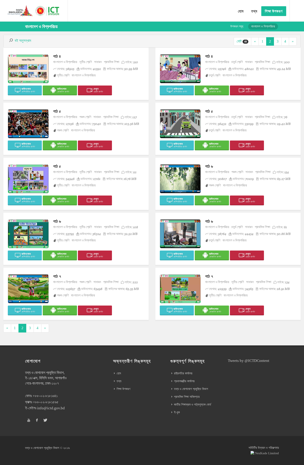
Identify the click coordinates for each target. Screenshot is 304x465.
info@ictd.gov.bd (51, 408)
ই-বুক (177, 412)
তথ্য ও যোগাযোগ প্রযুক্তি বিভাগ (191, 389)
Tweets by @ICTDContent (248, 361)
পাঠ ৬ (209, 166)
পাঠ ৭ (57, 276)
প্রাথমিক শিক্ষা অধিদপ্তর (187, 396)
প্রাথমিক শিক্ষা (111, 62)
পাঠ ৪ (57, 56)
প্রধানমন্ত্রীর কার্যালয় (184, 381)
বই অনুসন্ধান (23, 41)
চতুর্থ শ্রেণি (237, 62)
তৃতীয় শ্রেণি (85, 62)
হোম (119, 373)
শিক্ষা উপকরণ (123, 389)
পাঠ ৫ (57, 111)
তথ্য (119, 381)
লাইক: (131, 62)
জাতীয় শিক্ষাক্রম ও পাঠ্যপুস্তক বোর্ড (192, 404)
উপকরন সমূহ (236, 26)
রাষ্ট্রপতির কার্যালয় (183, 373)
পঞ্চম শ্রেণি (85, 117)
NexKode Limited (267, 453)
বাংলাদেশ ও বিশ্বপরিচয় (65, 62)
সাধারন (98, 62)
